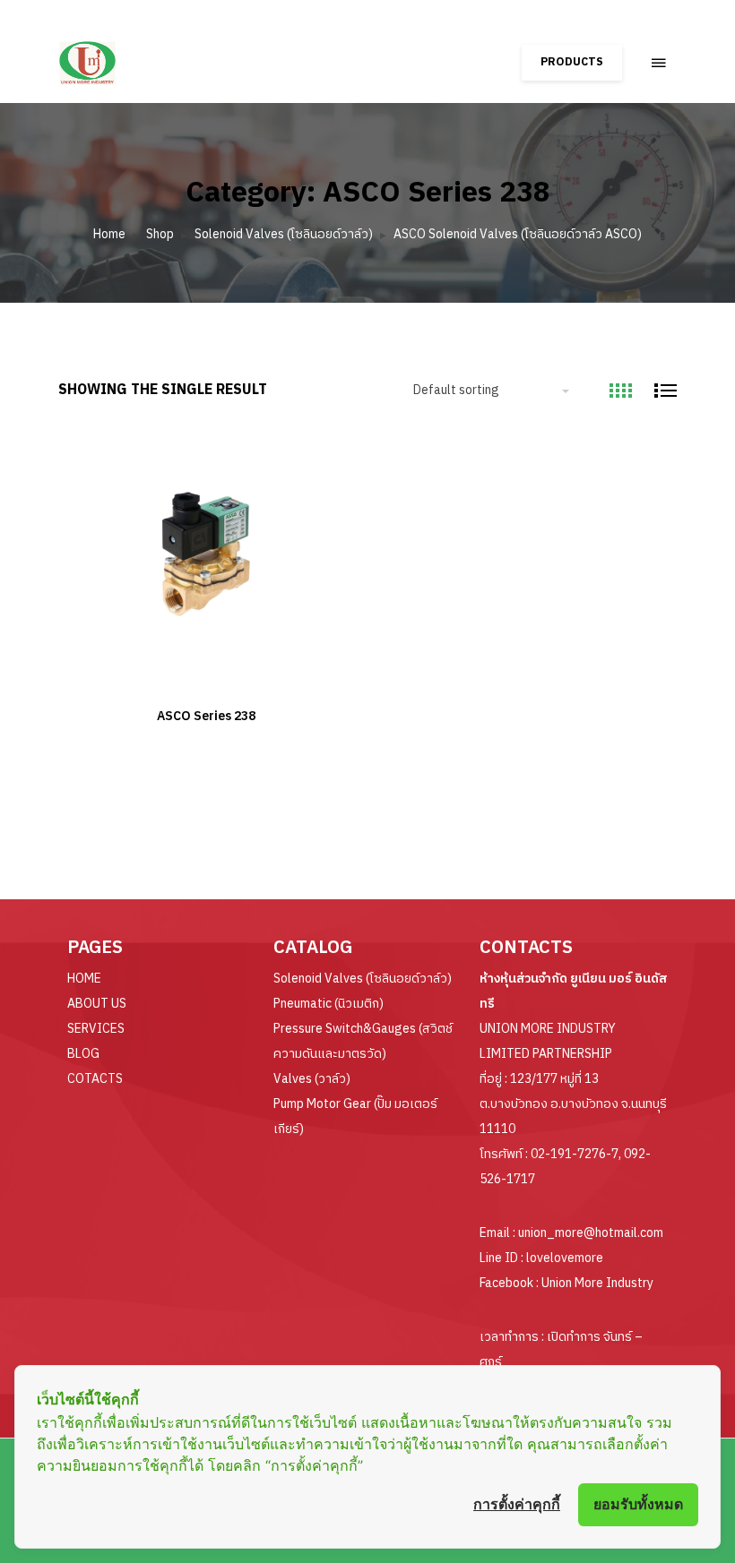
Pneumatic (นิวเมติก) (328, 1003)
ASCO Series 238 (206, 716)
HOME (84, 978)
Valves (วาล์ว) (311, 1079)
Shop (160, 234)
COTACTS (95, 1079)
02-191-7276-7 (574, 1154)
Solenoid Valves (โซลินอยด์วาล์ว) (284, 234)
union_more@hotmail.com (590, 1233)
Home (109, 234)
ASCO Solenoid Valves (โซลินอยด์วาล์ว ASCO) (517, 234)
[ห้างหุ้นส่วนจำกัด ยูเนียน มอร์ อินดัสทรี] (136, 54)
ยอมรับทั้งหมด (638, 1504)
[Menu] (659, 63)
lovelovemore (564, 1258)
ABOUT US (96, 1003)
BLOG (83, 1053)
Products (571, 62)
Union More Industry (597, 1283)
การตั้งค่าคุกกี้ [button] (516, 1504)
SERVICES (96, 1028)
